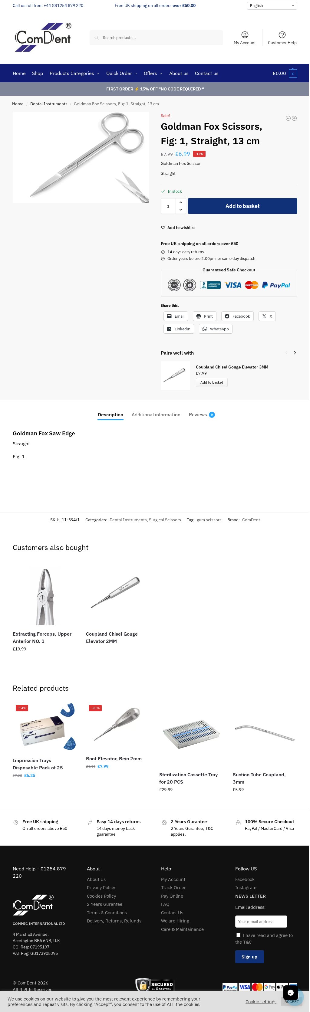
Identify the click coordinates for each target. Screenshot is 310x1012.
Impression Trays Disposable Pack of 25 (38, 764)
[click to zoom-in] (81, 157)
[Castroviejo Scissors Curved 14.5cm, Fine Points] (294, 118)
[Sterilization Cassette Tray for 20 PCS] (191, 734)
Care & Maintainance (182, 929)
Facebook (245, 879)
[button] (285, 73)
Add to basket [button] (44, 662)
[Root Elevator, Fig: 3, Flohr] (288, 118)
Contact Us (172, 912)
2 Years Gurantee (104, 904)
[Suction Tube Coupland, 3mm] (265, 734)
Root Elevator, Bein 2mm (114, 758)
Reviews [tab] (201, 414)
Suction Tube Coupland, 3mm (259, 778)
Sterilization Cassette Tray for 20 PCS (188, 778)
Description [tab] (110, 414)
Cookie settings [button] (261, 1001)
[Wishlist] (67, 570)
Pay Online (172, 896)
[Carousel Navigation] (288, 352)
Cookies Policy (101, 896)
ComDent (251, 519)
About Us (96, 879)
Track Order (173, 887)
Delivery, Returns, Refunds (114, 921)
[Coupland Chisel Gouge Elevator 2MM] (118, 593)
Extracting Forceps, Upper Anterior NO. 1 (42, 637)
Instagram (245, 887)
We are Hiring (175, 921)
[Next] (294, 352)
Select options (45, 788)
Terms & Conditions (107, 912)
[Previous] (286, 352)
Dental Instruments (49, 103)
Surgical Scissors (165, 519)
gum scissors (209, 519)
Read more (118, 652)
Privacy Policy (101, 887)
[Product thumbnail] (178, 375)
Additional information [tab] (156, 414)
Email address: (250, 907)
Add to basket (242, 205)
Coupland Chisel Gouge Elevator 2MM (112, 637)
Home (18, 103)
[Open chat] (290, 992)
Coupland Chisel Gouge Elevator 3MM (232, 367)
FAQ (165, 904)
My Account (245, 42)
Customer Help (282, 42)
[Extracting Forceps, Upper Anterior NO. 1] (45, 593)
